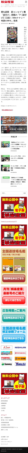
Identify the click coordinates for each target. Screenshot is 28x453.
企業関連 (3, 405)
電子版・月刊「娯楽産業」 (7, 420)
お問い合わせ (4, 439)
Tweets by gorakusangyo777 (9, 221)
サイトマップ (4, 444)
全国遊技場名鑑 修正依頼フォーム (9, 427)
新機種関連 (12, 23)
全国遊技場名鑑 (5, 422)
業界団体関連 (4, 401)
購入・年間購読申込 (6, 417)
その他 (2, 410)
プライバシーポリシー (6, 441)
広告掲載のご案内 (5, 425)
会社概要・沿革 (5, 436)
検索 (25, 193)
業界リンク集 (4, 429)
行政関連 (3, 408)
